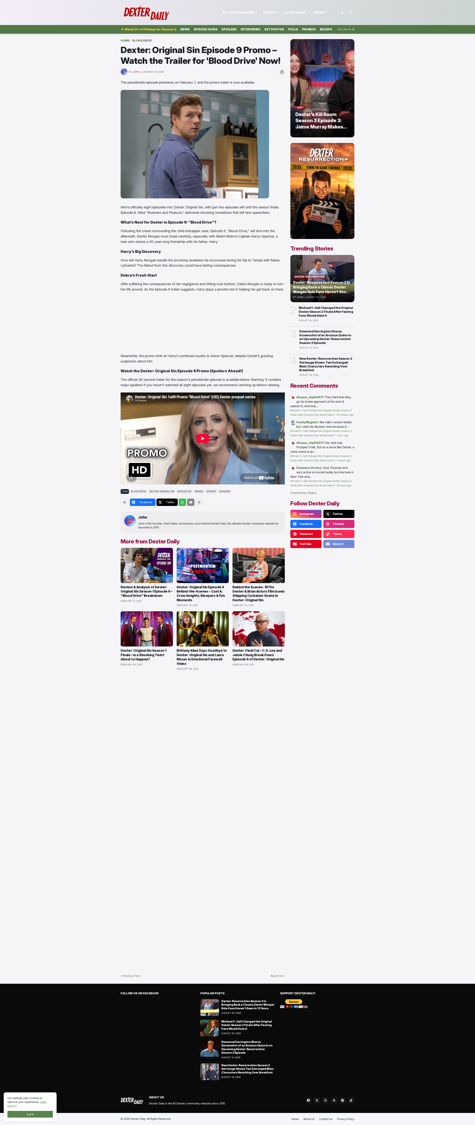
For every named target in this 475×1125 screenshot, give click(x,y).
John (142, 517)
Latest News (295, 12)
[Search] (350, 12)
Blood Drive (142, 40)
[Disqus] (203, 820)
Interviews (250, 29)
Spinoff (211, 491)
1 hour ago (343, 435)
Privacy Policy (345, 1119)
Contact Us (325, 1119)
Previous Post (131, 975)
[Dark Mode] (343, 12)
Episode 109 (184, 491)
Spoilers (229, 29)
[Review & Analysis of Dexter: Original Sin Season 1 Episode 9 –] (147, 565)
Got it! (30, 1114)
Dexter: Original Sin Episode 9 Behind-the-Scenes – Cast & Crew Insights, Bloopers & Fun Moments (201, 593)
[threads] (334, 1100)
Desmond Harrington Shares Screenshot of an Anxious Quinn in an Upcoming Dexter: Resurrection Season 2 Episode (325, 337)
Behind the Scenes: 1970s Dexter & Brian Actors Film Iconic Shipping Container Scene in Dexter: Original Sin (258, 593)
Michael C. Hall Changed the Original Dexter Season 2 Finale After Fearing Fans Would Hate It (326, 311)
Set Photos (274, 29)
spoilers (224, 491)
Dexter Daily (138, 1118)
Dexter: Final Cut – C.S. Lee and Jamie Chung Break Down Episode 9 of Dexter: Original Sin (258, 655)
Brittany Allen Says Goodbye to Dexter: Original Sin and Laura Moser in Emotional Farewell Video (202, 657)
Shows (319, 12)
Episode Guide (205, 29)
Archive (269, 12)
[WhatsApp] (182, 502)
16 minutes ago (345, 414)
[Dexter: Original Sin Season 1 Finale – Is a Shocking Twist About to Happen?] (147, 628)
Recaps (326, 29)
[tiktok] (351, 1100)
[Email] (190, 502)
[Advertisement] (203, 323)
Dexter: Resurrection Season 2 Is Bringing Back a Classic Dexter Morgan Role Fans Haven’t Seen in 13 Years (247, 1004)
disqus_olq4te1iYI (310, 397)
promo (199, 491)
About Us (309, 1119)
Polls (293, 29)
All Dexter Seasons (238, 12)
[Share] (282, 72)
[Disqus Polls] (202, 723)
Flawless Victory (309, 468)
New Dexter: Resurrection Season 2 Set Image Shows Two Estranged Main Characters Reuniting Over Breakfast (325, 364)
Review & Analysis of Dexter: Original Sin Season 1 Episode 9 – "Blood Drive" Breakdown (147, 591)
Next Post (277, 975)
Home (125, 40)
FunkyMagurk (307, 422)
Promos (309, 29)
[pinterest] (342, 1100)
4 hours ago (343, 460)
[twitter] (317, 1100)
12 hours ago (344, 485)
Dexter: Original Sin (161, 491)
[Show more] (199, 502)
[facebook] (308, 1100)
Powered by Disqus (303, 493)
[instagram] (325, 1100)
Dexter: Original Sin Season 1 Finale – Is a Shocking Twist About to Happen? (143, 655)
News (185, 29)
